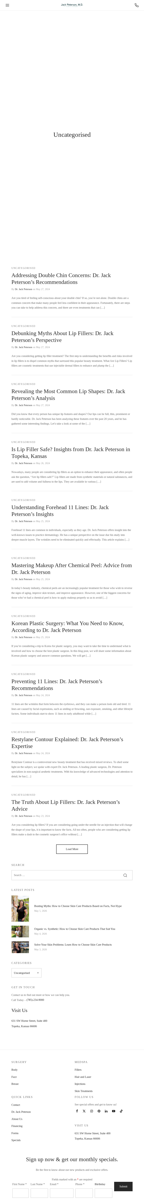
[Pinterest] (99, 1111)
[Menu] (7, 5)
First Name (19, 1184)
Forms (14, 1133)
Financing (16, 1126)
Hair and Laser (83, 1076)
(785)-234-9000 (35, 999)
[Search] (125, 875)
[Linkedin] (106, 1111)
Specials (16, 1140)
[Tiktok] (121, 1111)
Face (14, 1076)
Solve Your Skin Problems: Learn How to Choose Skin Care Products (73, 944)
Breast (14, 1083)
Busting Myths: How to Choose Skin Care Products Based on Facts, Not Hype (78, 906)
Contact (15, 1104)
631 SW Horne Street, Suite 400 (29, 1020)
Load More (72, 849)
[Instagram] (91, 1111)
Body (14, 1069)
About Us (16, 1119)
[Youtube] (114, 1111)
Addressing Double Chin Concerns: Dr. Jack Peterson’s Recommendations (61, 278)
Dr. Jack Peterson (23, 289)
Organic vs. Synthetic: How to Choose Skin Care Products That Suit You (74, 928)
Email (54, 1184)
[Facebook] (77, 1111)
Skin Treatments (84, 1091)
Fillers (78, 1069)
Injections (80, 1083)
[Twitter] (84, 1111)
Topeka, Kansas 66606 (24, 1026)
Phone (79, 1184)
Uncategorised (23, 268)
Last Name (38, 1184)
